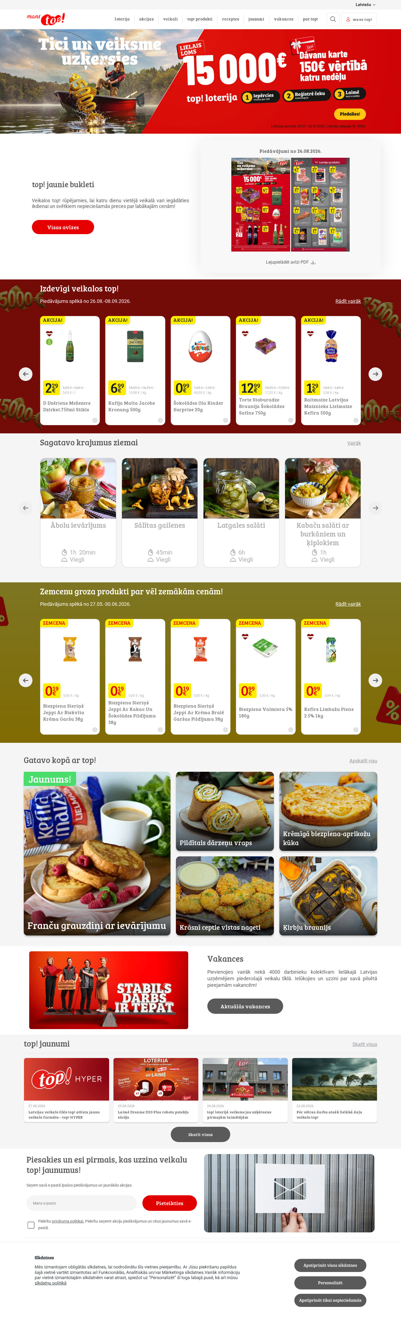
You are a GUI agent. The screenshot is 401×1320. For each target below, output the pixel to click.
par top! (310, 19)
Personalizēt (330, 1283)
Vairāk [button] (354, 443)
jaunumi (257, 19)
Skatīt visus (200, 1134)
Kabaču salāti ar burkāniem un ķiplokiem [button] (323, 534)
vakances (283, 19)
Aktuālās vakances (245, 1006)
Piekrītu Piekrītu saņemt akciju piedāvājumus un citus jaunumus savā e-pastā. (114, 1224)
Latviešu (363, 5)
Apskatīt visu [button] (363, 761)
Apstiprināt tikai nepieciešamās (330, 1300)
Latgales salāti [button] (241, 525)
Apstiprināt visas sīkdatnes (330, 1265)
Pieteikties (169, 1203)
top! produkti (200, 19)
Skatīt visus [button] (364, 1044)
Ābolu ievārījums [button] (78, 525)
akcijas (146, 19)
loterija (122, 19)
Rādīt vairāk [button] (348, 301)
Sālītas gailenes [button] (159, 525)
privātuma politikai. (68, 1221)
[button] (260, 205)
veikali (170, 19)
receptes (230, 19)
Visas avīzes (63, 227)
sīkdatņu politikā (51, 1283)
